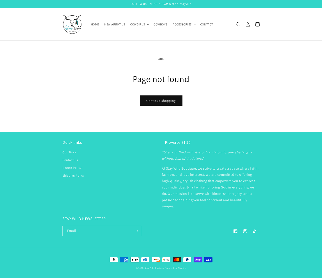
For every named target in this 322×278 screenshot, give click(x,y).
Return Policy (71, 168)
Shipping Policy (73, 176)
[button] (139, 24)
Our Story (69, 152)
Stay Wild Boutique (155, 268)
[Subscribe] (136, 231)
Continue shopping (161, 101)
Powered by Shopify (175, 268)
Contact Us (70, 160)
